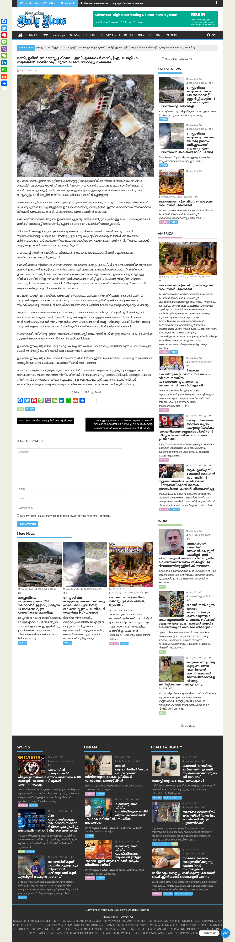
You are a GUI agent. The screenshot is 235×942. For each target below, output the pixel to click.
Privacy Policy (110, 917)
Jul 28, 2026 (191, 757)
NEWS (74, 35)
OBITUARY (154, 35)
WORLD (22, 643)
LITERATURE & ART (130, 35)
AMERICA (114, 643)
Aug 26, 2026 (26, 589)
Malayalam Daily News (178, 59)
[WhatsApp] (4, 69)
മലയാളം (59, 35)
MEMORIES (172, 35)
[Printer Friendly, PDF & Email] (85, 392)
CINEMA (100, 793)
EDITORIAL (89, 35)
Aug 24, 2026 (56, 811)
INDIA (20, 409)
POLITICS (30, 409)
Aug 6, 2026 (123, 799)
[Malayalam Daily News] (20, 35)
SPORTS (33, 805)
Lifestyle (107, 35)
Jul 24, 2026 (191, 803)
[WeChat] (4, 55)
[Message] (4, 42)
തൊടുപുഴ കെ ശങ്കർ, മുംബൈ (127, 593)
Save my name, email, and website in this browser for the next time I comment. (65, 516)
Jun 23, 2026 (191, 850)
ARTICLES (157, 797)
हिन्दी (46, 35)
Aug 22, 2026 (56, 857)
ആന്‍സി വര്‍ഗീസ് (46, 589)
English (33, 35)
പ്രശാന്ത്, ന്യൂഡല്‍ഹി (199, 535)
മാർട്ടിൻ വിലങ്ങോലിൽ (200, 362)
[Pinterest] (4, 35)
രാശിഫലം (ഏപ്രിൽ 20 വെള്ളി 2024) (52, 420)
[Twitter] (4, 28)
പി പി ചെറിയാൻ (125, 761)
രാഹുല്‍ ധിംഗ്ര (192, 761)
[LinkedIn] (4, 62)
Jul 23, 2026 (123, 841)
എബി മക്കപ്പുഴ (192, 854)
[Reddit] (4, 76)
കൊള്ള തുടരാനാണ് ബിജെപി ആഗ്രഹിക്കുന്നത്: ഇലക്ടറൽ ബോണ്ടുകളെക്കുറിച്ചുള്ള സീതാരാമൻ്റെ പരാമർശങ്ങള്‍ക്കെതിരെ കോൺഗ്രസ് (123, 424)
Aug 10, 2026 (123, 757)
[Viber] (4, 48)
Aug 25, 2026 (195, 531)
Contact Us (127, 917)
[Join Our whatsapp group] (225, 933)
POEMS (124, 643)
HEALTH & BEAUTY (172, 797)
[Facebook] (4, 21)
